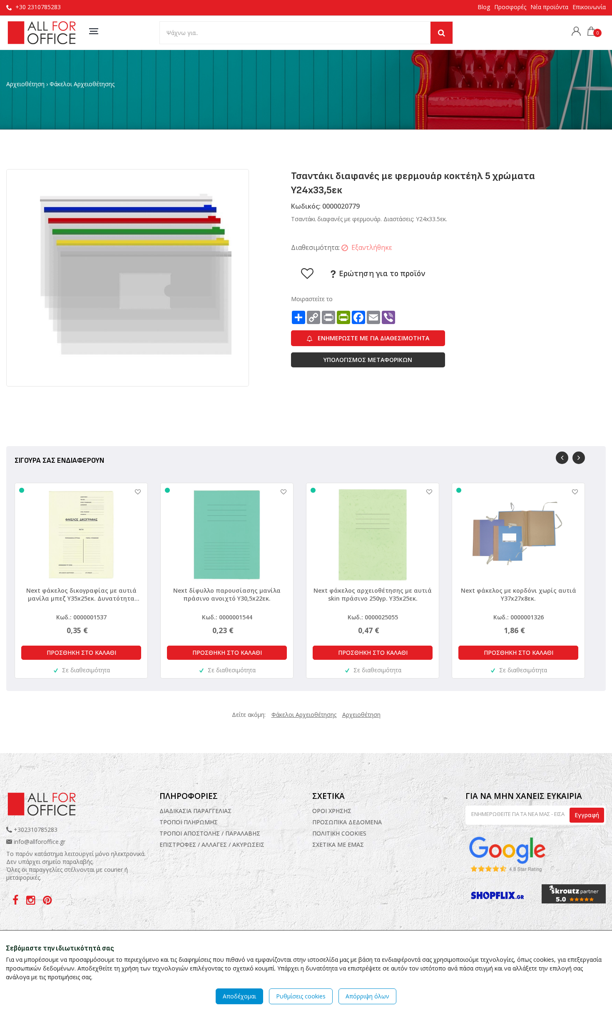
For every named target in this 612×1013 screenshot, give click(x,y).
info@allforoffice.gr (39, 842)
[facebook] (16, 902)
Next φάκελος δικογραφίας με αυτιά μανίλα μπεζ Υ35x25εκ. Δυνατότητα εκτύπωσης (81, 594)
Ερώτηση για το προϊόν (381, 274)
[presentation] (562, 458)
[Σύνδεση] (574, 32)
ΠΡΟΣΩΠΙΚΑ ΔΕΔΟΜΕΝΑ (347, 822)
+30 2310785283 (38, 7)
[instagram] (31, 902)
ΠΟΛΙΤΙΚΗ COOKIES (339, 833)
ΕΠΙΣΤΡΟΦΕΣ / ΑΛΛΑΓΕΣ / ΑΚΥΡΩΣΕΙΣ (211, 844)
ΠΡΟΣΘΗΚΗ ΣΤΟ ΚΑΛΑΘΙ (81, 652)
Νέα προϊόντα (549, 7)
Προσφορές (510, 7)
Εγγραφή (587, 815)
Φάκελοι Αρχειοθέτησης (82, 84)
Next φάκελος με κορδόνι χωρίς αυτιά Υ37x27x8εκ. (518, 594)
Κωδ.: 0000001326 (518, 617)
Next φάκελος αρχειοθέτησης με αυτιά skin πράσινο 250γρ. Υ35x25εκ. (372, 594)
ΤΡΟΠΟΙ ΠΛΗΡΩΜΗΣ (188, 822)
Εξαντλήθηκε (371, 247)
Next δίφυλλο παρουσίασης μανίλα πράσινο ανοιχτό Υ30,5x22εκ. (227, 594)
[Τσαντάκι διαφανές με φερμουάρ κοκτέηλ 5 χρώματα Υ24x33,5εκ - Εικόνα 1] (127, 277)
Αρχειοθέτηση (25, 84)
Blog (484, 7)
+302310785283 (34, 829)
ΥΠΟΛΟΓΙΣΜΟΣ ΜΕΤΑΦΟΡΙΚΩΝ (367, 360)
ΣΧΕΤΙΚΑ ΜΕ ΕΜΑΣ (338, 844)
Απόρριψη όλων (367, 996)
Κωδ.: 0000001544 (227, 617)
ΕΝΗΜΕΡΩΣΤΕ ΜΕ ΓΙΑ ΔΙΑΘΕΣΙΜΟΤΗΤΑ (372, 338)
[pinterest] (47, 902)
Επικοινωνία (589, 7)
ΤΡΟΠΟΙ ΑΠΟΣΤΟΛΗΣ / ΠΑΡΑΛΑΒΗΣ (209, 833)
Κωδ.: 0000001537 (81, 617)
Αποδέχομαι (239, 996)
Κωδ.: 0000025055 (373, 617)
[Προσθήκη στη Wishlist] (133, 491)
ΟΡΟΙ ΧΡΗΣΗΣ (331, 811)
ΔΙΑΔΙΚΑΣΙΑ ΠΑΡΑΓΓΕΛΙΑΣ (195, 811)
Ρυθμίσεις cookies (301, 996)
